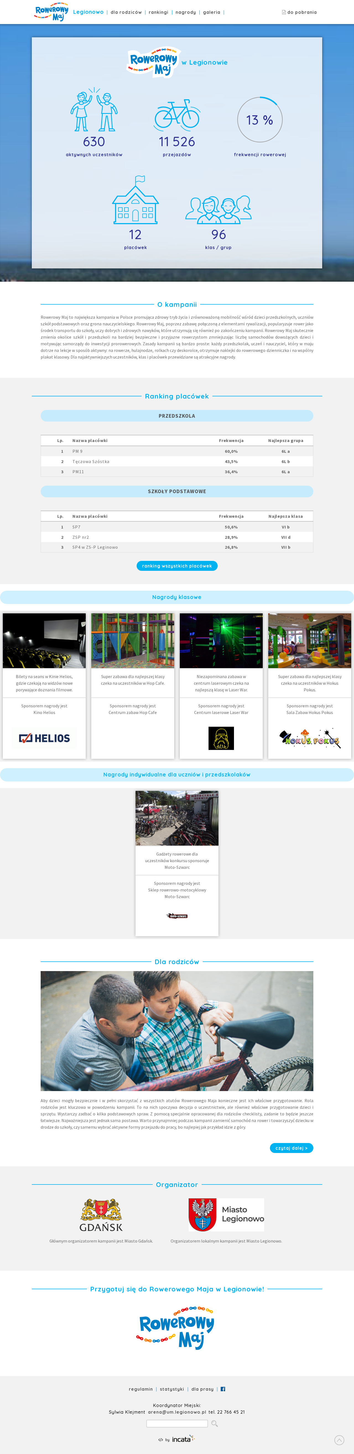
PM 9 (77, 451)
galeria (211, 12)
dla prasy (202, 1389)
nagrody (186, 12)
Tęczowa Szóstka (91, 461)
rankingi (158, 12)
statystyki (172, 1389)
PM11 (78, 471)
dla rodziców (126, 12)
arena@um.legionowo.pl (177, 1412)
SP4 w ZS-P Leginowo (95, 547)
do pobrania (301, 12)
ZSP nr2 (80, 537)
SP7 (76, 527)
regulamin (141, 1389)
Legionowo (88, 12)
